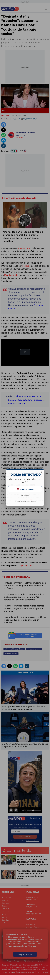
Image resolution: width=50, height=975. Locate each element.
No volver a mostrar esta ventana (25, 501)
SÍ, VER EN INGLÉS (25, 489)
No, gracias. (25, 495)
